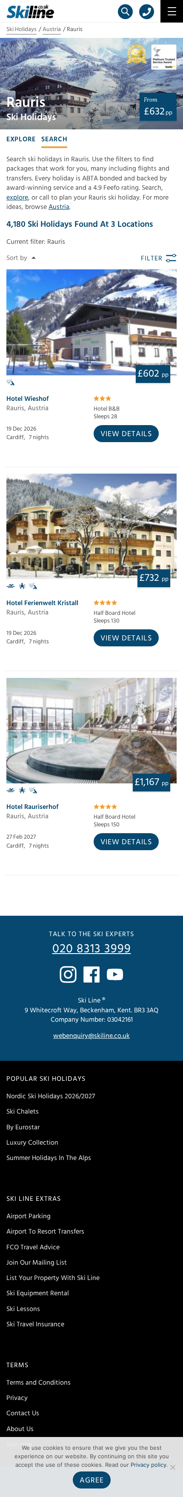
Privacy (17, 1398)
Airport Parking (28, 1216)
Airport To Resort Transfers (45, 1231)
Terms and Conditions (38, 1382)
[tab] (20, 138)
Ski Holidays (21, 29)
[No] (172, 1467)
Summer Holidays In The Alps (48, 1158)
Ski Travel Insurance (35, 1324)
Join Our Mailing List (36, 1262)
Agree (92, 1480)
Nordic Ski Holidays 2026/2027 (50, 1096)
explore (17, 197)
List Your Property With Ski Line (53, 1278)
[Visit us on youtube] (114, 974)
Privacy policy (148, 1464)
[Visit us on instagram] (68, 974)
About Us (20, 1429)
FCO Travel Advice (33, 1247)
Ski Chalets (22, 1111)
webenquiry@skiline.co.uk (91, 1035)
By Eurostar (23, 1127)
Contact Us (22, 1413)
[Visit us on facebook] (91, 974)
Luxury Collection (32, 1142)
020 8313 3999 (91, 948)
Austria (52, 29)
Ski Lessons (23, 1309)
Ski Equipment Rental (37, 1293)
